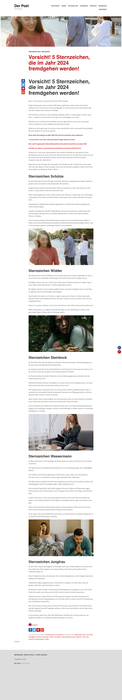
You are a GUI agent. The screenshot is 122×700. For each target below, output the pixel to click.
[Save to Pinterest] (119, 352)
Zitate (47, 639)
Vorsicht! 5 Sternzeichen (36, 639)
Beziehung (103, 6)
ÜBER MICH (103, 9)
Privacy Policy (29, 655)
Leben (63, 6)
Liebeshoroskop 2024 (68, 637)
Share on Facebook (23, 81)
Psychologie (73, 6)
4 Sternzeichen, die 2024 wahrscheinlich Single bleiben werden (52, 139)
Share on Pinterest (23, 88)
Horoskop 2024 (35, 52)
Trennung (85, 637)
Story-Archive (41, 655)
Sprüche (93, 6)
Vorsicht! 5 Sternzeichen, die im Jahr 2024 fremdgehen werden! (59, 62)
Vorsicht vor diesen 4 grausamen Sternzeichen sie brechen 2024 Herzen (55, 148)
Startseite (55, 6)
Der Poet (21, 6)
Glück (51, 637)
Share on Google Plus (23, 92)
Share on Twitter (23, 84)
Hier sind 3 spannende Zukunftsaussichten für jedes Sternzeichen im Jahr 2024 (58, 144)
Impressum (18, 655)
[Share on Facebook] (119, 347)
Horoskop (84, 6)
